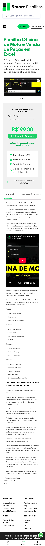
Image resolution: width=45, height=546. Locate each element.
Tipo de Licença (13, 116)
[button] (4, 26)
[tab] (10, 194)
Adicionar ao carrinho (23, 136)
